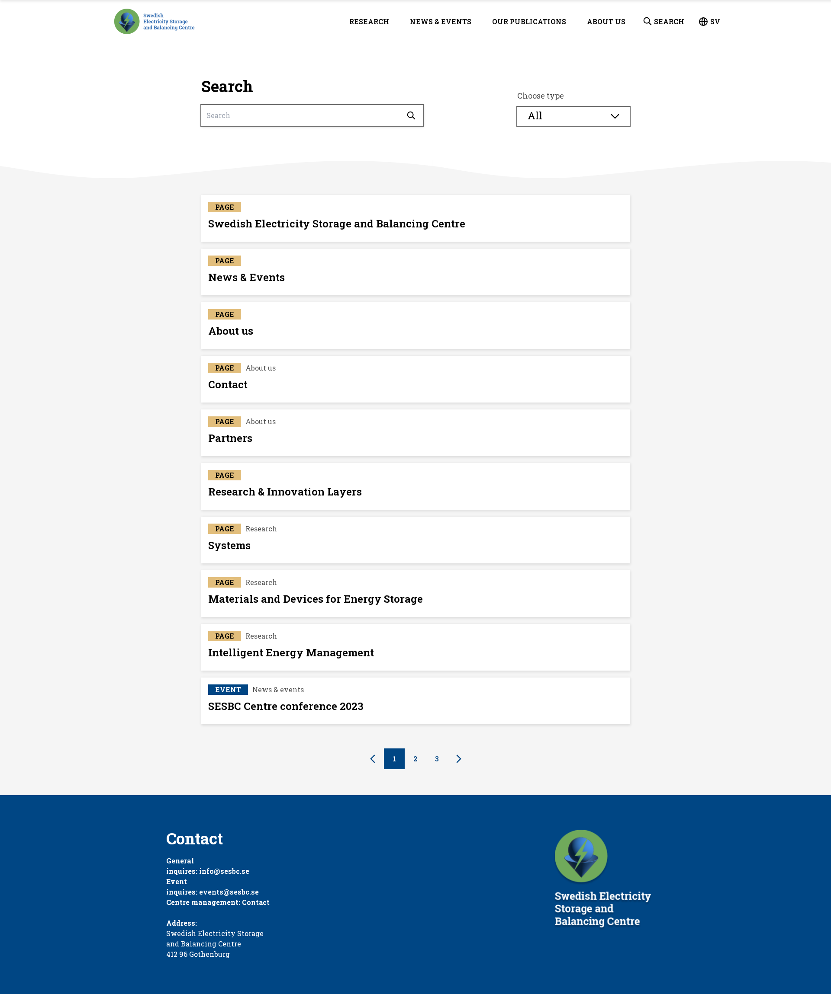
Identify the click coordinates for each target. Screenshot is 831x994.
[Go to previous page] (372, 758)
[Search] (411, 115)
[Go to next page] (459, 758)
